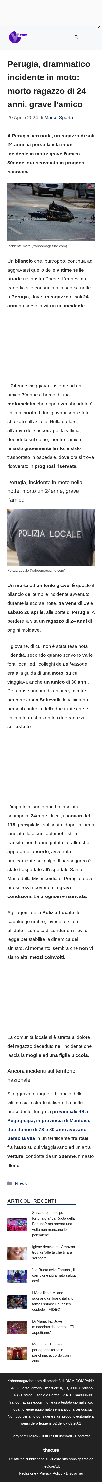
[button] (76, 37)
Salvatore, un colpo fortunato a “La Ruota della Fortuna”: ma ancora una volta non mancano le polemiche (53, 1223)
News (21, 1183)
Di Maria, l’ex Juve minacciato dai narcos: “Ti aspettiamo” (53, 1327)
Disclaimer (74, 1473)
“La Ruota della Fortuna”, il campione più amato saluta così (54, 1275)
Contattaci (83, 1436)
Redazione (27, 1473)
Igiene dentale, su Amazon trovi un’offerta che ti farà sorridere (53, 1252)
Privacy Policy (51, 1473)
